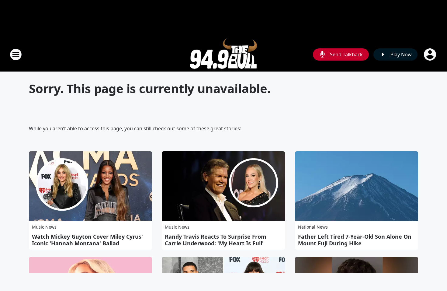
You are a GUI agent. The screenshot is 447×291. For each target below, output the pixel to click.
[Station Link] (223, 54)
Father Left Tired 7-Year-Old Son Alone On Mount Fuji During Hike (354, 240)
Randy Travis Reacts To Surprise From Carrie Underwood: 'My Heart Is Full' (215, 240)
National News (313, 227)
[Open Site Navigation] (16, 54)
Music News (44, 227)
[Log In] (430, 54)
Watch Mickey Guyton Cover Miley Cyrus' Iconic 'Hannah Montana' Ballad (87, 240)
